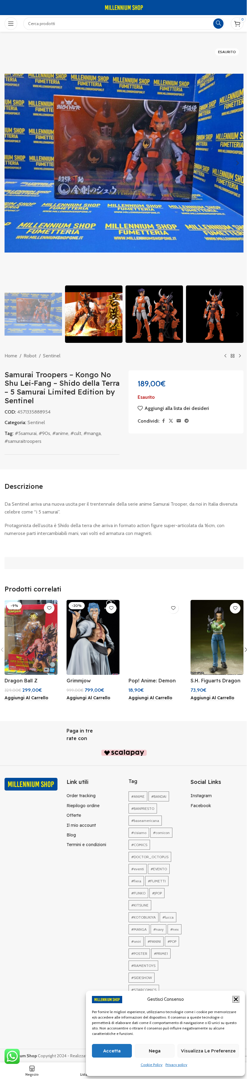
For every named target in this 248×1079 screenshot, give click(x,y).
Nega (155, 1051)
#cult (75, 433)
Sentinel (51, 356)
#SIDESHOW (141, 977)
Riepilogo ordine (83, 805)
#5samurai (26, 433)
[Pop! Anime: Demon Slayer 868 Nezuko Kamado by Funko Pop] (155, 637)
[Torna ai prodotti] (232, 356)
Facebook (201, 805)
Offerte (74, 815)
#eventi (137, 869)
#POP (172, 941)
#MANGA (139, 929)
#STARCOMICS (143, 989)
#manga (92, 433)
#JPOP (157, 893)
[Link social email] (179, 421)
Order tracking (81, 795)
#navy (158, 929)
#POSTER (139, 953)
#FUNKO (138, 893)
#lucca (168, 917)
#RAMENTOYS (143, 965)
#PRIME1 (161, 953)
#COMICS (139, 844)
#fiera (136, 881)
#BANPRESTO (142, 808)
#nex (174, 929)
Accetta (112, 1051)
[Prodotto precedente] (225, 356)
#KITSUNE (139, 905)
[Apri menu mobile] (11, 24)
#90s (44, 433)
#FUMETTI (157, 881)
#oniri (136, 941)
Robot (30, 356)
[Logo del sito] (124, 7)
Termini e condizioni (86, 844)
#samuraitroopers (23, 441)
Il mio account (81, 825)
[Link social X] (171, 421)
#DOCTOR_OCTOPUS (149, 857)
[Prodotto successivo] (239, 356)
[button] (236, 999)
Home (11, 356)
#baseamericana (145, 820)
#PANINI (154, 941)
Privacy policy (176, 1064)
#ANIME (138, 796)
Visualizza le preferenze (208, 1051)
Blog (71, 835)
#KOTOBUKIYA (143, 917)
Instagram (201, 795)
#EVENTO (159, 869)
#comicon (161, 832)
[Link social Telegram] (187, 421)
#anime (60, 433)
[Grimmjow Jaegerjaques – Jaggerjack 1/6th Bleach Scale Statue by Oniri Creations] (93, 637)
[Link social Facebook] (163, 421)
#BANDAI (158, 796)
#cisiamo (138, 832)
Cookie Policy (151, 1064)
